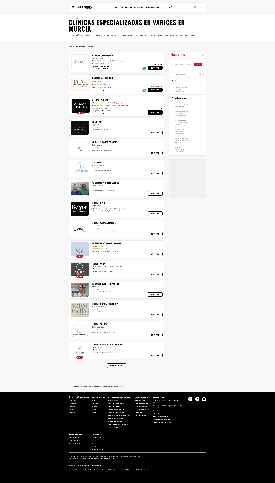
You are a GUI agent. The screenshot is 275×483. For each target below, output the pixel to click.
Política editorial (127, 469)
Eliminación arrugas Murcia (116, 412)
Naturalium (72, 412)
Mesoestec (72, 406)
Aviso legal (116, 469)
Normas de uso (87, 469)
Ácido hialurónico (180, 106)
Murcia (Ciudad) (179, 91)
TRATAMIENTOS (118, 7)
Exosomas (178, 124)
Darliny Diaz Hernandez (103, 78)
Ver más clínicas (116, 365)
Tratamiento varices (181, 152)
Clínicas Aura (98, 263)
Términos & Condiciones (142, 469)
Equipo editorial (73, 440)
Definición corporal (140, 415)
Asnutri (71, 409)
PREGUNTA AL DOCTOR (152, 7)
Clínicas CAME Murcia (102, 55)
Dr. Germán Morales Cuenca (105, 182)
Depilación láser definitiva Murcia (118, 424)
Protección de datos (75, 469)
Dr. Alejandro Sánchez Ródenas (106, 243)
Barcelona (95, 403)
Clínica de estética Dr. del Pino (106, 344)
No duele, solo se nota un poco (162, 422)
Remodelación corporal (142, 403)
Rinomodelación (179, 145)
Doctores (82, 46)
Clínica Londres (100, 100)
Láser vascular (179, 133)
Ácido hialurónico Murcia (115, 421)
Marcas (94, 443)
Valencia (94, 406)
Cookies (96, 469)
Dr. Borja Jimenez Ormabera (105, 283)
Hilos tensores (179, 131)
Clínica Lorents (99, 324)
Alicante (94, 412)
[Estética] (85, 7)
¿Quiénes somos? (74, 437)
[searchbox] (183, 64)
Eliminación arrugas (180, 115)
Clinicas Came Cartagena (103, 223)
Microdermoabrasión (141, 406)
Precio (90, 46)
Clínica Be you (98, 202)
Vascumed (96, 162)
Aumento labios (179, 109)
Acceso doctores (97, 437)
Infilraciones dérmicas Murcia (116, 409)
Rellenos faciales (180, 143)
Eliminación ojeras (180, 120)
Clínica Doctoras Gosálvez (104, 304)
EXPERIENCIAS (138, 7)
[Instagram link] (190, 399)
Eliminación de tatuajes (142, 409)
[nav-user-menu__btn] (201, 7)
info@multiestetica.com (94, 465)
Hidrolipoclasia (179, 129)
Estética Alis (72, 400)
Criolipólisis (178, 113)
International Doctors (98, 449)
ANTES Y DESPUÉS (167, 7)
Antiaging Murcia (113, 400)
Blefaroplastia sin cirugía (182, 111)
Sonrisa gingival (140, 412)
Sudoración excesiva (181, 149)
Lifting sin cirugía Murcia (115, 427)
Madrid (94, 400)
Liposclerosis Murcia (114, 406)
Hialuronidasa (179, 127)
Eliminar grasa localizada (182, 122)
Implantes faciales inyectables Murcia (119, 415)
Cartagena (178, 89)
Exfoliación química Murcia (116, 403)
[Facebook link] (197, 399)
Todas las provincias (181, 87)
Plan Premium (96, 440)
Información (73, 46)
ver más (120, 103)
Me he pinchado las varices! (161, 419)
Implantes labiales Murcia (115, 418)
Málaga (94, 409)
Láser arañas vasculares (160, 416)
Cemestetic (72, 403)
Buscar (198, 65)
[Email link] (204, 399)
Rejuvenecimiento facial (182, 140)
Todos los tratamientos (181, 104)
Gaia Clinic (96, 122)
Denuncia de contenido (76, 443)
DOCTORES (128, 7)
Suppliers (94, 446)
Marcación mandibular (181, 138)
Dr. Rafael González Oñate (104, 142)
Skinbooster (178, 147)
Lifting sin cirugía (180, 136)
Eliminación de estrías (181, 118)
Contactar (155, 68)
